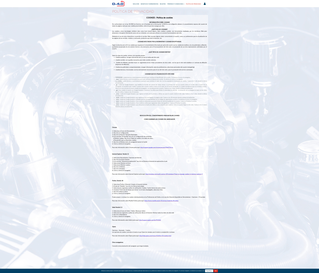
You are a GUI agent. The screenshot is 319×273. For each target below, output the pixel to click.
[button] (176, 4)
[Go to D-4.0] (118, 3)
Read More (209, 271)
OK (216, 271)
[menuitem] (136, 4)
